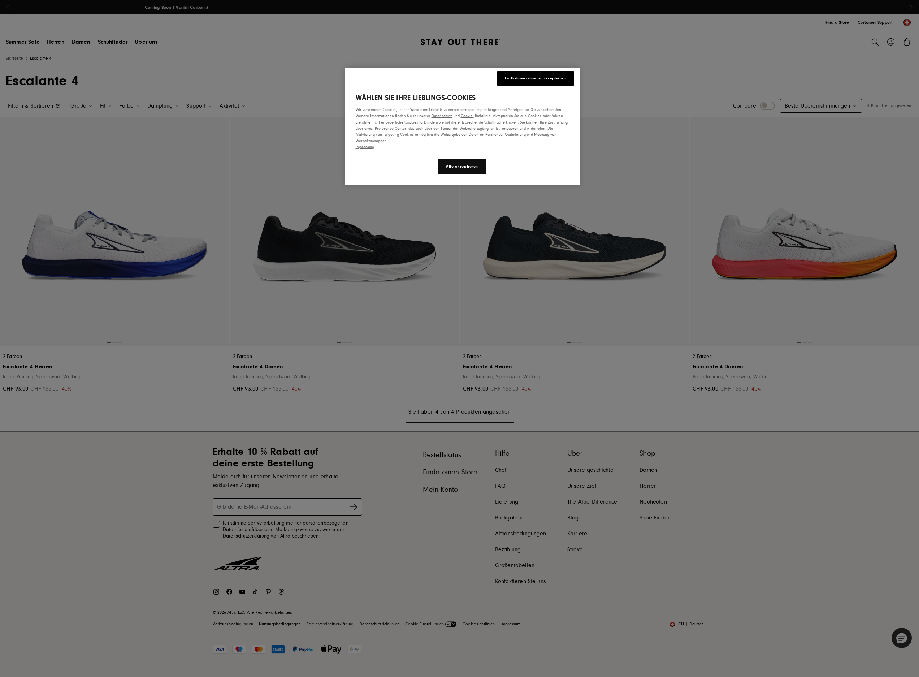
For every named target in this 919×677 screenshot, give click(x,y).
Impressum (365, 147)
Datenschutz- (442, 115)
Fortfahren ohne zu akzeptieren (535, 78)
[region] (462, 126)
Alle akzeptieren (462, 166)
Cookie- (467, 115)
